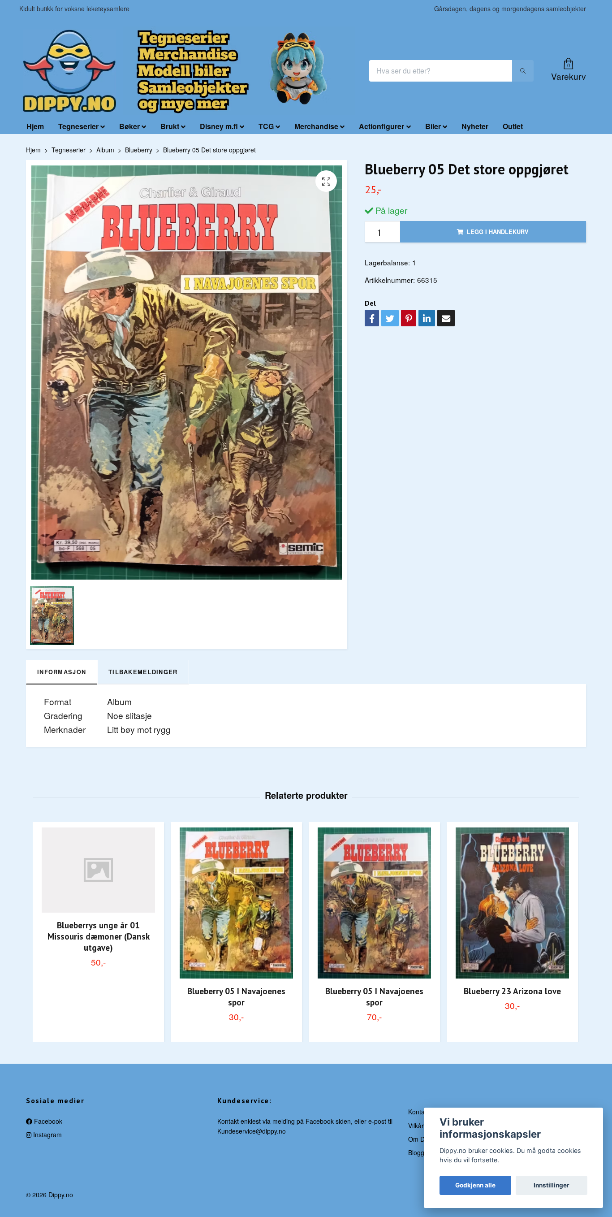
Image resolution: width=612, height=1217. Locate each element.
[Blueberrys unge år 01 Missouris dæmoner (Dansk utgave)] (98, 870)
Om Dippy (422, 1139)
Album (105, 149)
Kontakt (419, 1111)
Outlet (513, 126)
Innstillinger (551, 1185)
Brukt (169, 126)
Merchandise (316, 126)
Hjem (35, 126)
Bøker (129, 126)
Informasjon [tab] (61, 672)
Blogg (416, 1152)
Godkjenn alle (475, 1185)
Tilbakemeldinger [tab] (142, 672)
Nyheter (474, 126)
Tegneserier (78, 126)
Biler (433, 126)
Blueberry (138, 149)
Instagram (46, 1134)
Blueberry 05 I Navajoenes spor (236, 996)
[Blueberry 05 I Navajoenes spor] (236, 902)
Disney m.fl (219, 126)
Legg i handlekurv (498, 232)
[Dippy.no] (69, 71)
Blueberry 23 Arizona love (512, 990)
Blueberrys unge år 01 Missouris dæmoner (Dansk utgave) (98, 936)
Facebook (47, 1121)
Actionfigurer (381, 126)
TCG (266, 126)
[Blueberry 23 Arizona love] (512, 902)
